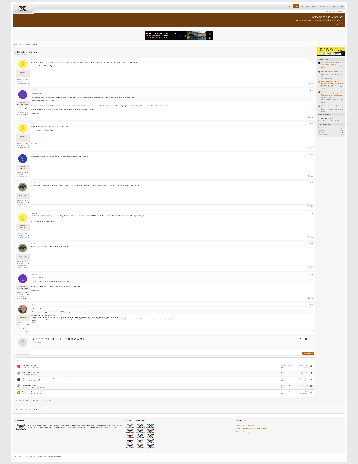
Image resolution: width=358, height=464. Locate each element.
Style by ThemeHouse (57, 456)
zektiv (23, 374)
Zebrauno (24, 380)
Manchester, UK (27, 206)
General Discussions (327, 78)
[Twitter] (342, 456)
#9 (312, 305)
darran (306, 380)
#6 (312, 213)
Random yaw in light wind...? (31, 372)
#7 (312, 243)
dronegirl (24, 387)
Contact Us (250, 425)
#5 (312, 182)
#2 (312, 90)
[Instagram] (337, 456)
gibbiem (18, 54)
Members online (325, 114)
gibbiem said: (36, 93)
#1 (312, 59)
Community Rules (241, 428)
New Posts (324, 59)
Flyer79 (24, 367)
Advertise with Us (241, 425)
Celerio (306, 387)
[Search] (343, 11)
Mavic (342, 134)
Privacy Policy (262, 428)
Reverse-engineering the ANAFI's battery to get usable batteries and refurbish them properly (332, 83)
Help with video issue (29, 366)
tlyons (306, 367)
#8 (312, 274)
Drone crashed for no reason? (32, 392)
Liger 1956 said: (36, 277)
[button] (309, 6)
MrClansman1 (25, 393)
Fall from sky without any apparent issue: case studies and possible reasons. (47, 379)
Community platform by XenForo (32, 456)
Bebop (323, 67)
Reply (311, 83)
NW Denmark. (27, 114)
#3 (312, 124)
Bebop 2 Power (40, 387)
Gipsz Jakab (304, 374)
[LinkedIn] (340, 456)
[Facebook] (334, 456)
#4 (312, 154)
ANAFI (37, 367)
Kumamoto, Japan (28, 329)
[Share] (310, 60)
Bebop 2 (323, 102)
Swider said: (35, 308)
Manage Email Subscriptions (244, 431)
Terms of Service (252, 428)
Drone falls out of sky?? (29, 385)
